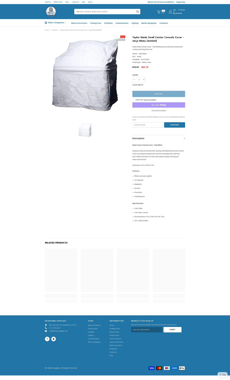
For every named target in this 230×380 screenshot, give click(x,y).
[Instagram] (53, 339)
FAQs (67, 2)
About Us (48, 2)
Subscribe (174, 125)
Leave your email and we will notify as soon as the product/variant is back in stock (158, 118)
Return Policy (58, 2)
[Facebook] (47, 339)
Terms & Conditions (150, 100)
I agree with (139, 100)
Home (47, 30)
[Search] (107, 11)
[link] (61, 297)
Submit (172, 329)
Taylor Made (143, 54)
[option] (85, 76)
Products (55, 30)
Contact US (75, 2)
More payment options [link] (159, 110)
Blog (83, 2)
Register (182, 10)
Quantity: (135, 75)
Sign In (90, 2)
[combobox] (104, 11)
